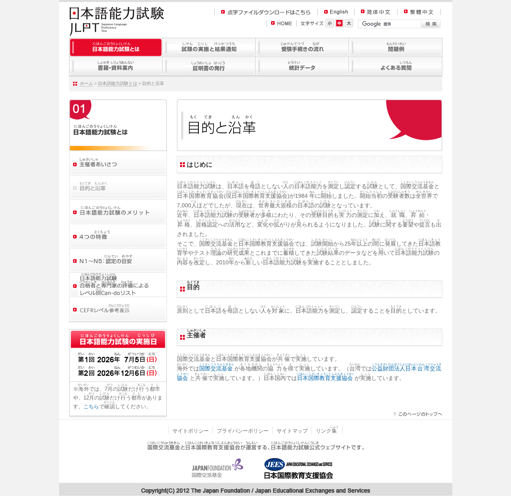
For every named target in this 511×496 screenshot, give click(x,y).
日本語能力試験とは (117, 83)
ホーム (86, 83)
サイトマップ (292, 431)
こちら (91, 406)
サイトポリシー (190, 431)
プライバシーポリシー (243, 431)
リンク (327, 431)
